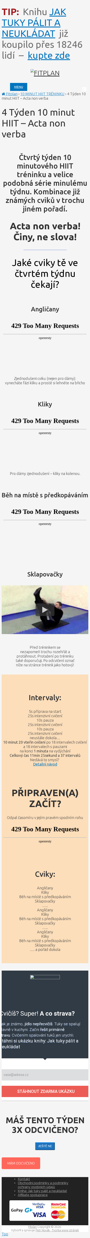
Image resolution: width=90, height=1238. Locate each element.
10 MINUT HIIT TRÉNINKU (42, 94)
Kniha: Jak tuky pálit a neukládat (42, 1191)
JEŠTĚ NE (45, 1146)
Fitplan (11, 94)
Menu (18, 87)
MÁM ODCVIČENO (21, 1163)
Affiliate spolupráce (33, 1195)
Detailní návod (45, 764)
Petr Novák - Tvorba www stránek (57, 1230)
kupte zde (49, 55)
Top (5, 1234)
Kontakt (24, 1179)
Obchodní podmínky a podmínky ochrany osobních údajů (43, 1185)
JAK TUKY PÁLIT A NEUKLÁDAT (34, 22)
